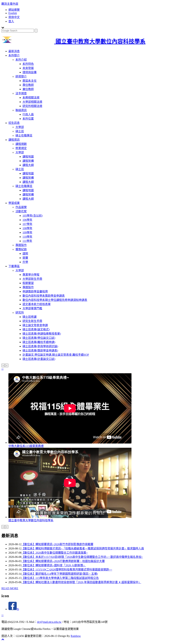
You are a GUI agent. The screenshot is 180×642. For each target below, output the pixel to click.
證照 (25, 253)
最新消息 (14, 51)
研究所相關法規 (32, 106)
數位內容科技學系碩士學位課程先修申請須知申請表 (54, 299)
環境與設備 (29, 72)
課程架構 (28, 160)
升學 (25, 261)
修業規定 (21, 148)
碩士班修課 (29, 316)
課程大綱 (28, 165)
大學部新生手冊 (32, 278)
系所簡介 (14, 55)
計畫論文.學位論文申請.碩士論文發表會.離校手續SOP (55, 354)
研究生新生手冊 (32, 321)
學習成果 (14, 202)
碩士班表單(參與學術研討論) (40, 346)
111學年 (27, 240)
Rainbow (76, 635)
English (12, 13)
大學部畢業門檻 (32, 308)
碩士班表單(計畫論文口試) (38, 358)
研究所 (19, 312)
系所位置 (28, 118)
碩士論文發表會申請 (35, 325)
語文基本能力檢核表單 (36, 304)
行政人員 (28, 114)
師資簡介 (21, 76)
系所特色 (28, 63)
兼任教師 (28, 89)
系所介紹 (21, 59)
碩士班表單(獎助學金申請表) (40, 350)
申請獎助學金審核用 (35, 291)
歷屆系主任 (29, 80)
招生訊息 (14, 122)
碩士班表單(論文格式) (36, 329)
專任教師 (28, 84)
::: (2, 368)
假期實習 (28, 283)
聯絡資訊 (21, 110)
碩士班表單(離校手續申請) (38, 342)
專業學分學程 (30, 274)
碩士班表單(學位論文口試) (38, 337)
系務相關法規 (30, 97)
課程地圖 (28, 156)
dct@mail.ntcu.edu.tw (49, 621)
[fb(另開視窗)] (12, 609)
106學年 (27, 219)
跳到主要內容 (9, 3)
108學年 (27, 228)
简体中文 (14, 17)
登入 (11, 21)
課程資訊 (14, 139)
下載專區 (14, 266)
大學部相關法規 (32, 101)
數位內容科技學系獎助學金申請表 (43, 295)
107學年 (27, 224)
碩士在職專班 (23, 135)
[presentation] (3, 365)
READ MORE (9, 588)
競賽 (25, 257)
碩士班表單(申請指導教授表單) (41, 333)
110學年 (27, 236)
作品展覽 (21, 207)
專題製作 (21, 245)
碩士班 (19, 131)
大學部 (19, 127)
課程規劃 (21, 143)
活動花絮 (21, 211)
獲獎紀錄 (21, 249)
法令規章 (21, 93)
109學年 (27, 232)
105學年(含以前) (32, 215)
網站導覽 (14, 9)
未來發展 (28, 68)
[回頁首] (2, 639)
